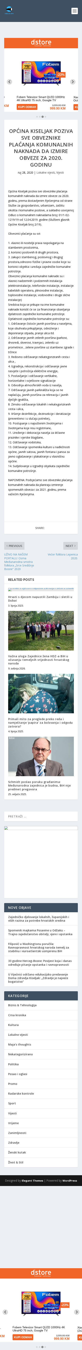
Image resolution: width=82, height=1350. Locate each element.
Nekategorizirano (20, 1054)
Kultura (13, 1025)
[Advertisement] (41, 1227)
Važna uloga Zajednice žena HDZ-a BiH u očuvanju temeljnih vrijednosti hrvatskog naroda (38, 659)
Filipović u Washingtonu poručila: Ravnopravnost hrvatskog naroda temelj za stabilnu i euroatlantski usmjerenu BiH (38, 947)
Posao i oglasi (17, 1074)
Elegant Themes (32, 1180)
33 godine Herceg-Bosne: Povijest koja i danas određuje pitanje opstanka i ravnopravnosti (40, 962)
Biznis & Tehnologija (22, 1005)
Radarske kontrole (21, 1093)
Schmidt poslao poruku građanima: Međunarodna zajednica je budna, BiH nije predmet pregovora (39, 785)
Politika (13, 1064)
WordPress (69, 1180)
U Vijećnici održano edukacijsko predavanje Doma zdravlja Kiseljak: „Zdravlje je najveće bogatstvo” (38, 977)
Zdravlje (13, 1142)
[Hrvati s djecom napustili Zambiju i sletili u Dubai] (41, 589)
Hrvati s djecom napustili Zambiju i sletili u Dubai (40, 598)
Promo (12, 1084)
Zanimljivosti (17, 1133)
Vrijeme (13, 1123)
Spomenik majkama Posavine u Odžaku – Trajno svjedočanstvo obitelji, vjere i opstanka (40, 932)
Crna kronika (17, 1015)
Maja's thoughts (19, 1044)
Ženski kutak (17, 1152)
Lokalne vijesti (45, 172)
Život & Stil (15, 1162)
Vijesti (60, 172)
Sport (12, 1103)
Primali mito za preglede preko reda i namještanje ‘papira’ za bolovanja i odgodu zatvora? (40, 722)
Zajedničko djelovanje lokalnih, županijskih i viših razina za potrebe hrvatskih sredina (38, 918)
